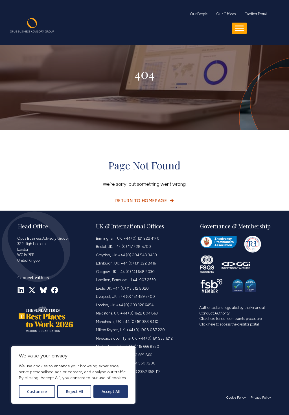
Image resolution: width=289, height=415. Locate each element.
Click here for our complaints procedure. (230, 318)
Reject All (74, 391)
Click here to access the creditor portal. (229, 324)
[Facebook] (54, 290)
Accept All (111, 391)
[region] (73, 375)
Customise (37, 391)
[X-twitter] (32, 290)
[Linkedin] (20, 290)
